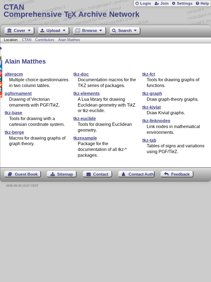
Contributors (44, 40)
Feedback (180, 174)
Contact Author (142, 174)
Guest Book (26, 174)
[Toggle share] (1, 48)
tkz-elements (86, 93)
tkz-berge (14, 132)
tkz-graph (152, 93)
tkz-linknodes (156, 120)
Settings (185, 3)
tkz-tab (149, 140)
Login (145, 3)
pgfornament (18, 93)
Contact (100, 174)
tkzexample (85, 138)
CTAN (26, 40)
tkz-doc (81, 74)
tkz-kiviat (151, 107)
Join (164, 3)
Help (205, 3)
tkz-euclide (84, 118)
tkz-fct (148, 74)
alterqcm (14, 74)
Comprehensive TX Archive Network (72, 11)
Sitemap (65, 174)
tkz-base (13, 112)
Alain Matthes (69, 40)
